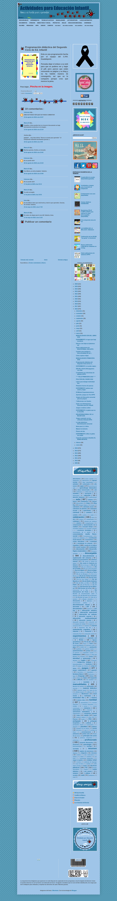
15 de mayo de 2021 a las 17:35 (33, 207)
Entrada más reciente (27, 259)
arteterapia (79, 491)
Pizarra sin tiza (80, 431)
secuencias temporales (87, 758)
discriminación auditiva (81, 602)
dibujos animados (88, 599)
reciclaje (90, 746)
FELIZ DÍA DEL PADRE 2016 (84, 379)
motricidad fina (79, 697)
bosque (93, 505)
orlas (78, 715)
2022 (76, 294)
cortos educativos (79, 541)
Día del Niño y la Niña (82, 583)
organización (77, 713)
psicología (88, 744)
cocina (81, 519)
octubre (78, 316)
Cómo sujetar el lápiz (82, 355)
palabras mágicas (81, 717)
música (94, 697)
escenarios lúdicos (77, 625)
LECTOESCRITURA (72, 20)
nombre (75, 706)
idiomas (75, 660)
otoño (86, 715)
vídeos (88, 773)
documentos (28, 93)
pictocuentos (90, 724)
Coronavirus (89, 539)
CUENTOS (50, 25)
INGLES (64, 22)
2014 (76, 450)
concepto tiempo (87, 526)
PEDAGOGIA (30, 25)
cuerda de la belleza (90, 545)
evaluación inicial (90, 633)
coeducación (90, 519)
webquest (92, 775)
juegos (86, 668)
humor (91, 656)
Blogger (74, 890)
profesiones (76, 740)
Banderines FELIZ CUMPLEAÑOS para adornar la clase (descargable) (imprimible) (87, 213)
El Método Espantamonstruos (85, 392)
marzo (78, 333)
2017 (76, 306)
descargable (91, 553)
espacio (87, 625)
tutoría (86, 769)
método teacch (80, 692)
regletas (75, 753)
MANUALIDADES (60, 20)
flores (85, 643)
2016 (76, 309)
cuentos (76, 545)
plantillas (84, 726)
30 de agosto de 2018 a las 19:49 (33, 173)
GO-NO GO (83, 647)
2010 (76, 460)
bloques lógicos (83, 505)
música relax (81, 700)
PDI (90, 719)
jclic (74, 666)
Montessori (85, 693)
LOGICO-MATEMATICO (86, 20)
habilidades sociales (88, 652)
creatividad (93, 541)
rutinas (75, 756)
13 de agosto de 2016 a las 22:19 (33, 129)
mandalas (87, 682)
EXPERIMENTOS (34, 20)
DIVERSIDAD (87, 22)
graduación (93, 647)
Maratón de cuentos (78, 686)
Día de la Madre (80, 570)
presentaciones (87, 732)
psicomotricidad (78, 746)
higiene (88, 654)
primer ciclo (86, 733)
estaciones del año (85, 627)
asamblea (76, 493)
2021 (76, 296)
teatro (85, 765)
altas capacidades (88, 482)
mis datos (57, 25)
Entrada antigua (63, 259)
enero (78, 445)
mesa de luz (93, 690)
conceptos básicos (78, 528)
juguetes (94, 670)
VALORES (21, 25)
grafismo (79, 649)
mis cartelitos (78, 25)
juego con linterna (83, 666)
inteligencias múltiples (84, 662)
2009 (76, 463)
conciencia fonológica (84, 530)
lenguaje (81, 676)
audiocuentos (93, 497)
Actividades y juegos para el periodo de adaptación (87, 187)
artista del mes (89, 491)
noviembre (79, 313)
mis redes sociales (68, 25)
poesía (95, 728)
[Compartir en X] (38, 93)
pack (95, 715)
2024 (76, 289)
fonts (91, 643)
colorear (76, 521)
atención (87, 495)
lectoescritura (78, 674)
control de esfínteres (79, 538)
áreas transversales (84, 490)
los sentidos (90, 679)
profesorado (91, 740)
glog (74, 647)
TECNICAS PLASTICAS (47, 20)
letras (92, 676)
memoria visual (82, 690)
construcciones (88, 536)
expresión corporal (78, 638)
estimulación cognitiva (82, 629)
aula (78, 499)
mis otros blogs (89, 25)
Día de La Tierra (92, 572)
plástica (94, 726)
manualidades (80, 684)
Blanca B (27, 123)
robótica (79, 754)
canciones (87, 510)
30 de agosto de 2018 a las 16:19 (33, 163)
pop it (86, 730)
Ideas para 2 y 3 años (82, 426)
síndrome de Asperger (90, 762)
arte (95, 490)
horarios (82, 656)
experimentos (80, 636)
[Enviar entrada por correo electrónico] (35, 91)
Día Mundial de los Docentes (89, 595)
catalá (92, 515)
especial (94, 625)
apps (82, 486)
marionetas (90, 686)
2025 (76, 286)
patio (83, 719)
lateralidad (90, 672)
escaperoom (91, 624)
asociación (88, 493)
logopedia (94, 678)
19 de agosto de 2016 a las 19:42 (33, 152)
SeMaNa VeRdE (92, 760)
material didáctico (90, 688)
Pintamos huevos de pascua (84, 385)
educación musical (85, 620)
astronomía (76, 495)
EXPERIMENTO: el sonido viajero (86, 366)
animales (76, 484)
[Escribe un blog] (36, 93)
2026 (76, 284)
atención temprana (79, 497)
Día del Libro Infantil (83, 579)
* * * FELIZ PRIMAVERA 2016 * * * (86, 376)
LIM (74, 678)
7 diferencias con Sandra (83, 401)
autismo (90, 499)
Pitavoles (77, 800)
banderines (85, 501)
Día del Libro (93, 577)
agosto (78, 321)
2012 (76, 455)
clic (74, 519)
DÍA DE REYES (81, 577)
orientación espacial (90, 713)
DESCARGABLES (23, 20)
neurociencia (85, 702)
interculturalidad (77, 664)
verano (76, 773)
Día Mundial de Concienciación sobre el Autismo (85, 593)
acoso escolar (89, 478)
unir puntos (88, 771)
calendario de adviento (80, 508)
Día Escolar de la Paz (85, 588)
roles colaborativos (89, 754)
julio (77, 323)
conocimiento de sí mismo (82, 532)
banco (75, 501)
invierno (89, 664)
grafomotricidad (78, 650)
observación (77, 710)
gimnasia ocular (90, 645)
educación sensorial (79, 622)
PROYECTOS (56, 22)
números (87, 708)
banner (94, 501)
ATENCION (32, 22)
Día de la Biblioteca (87, 567)
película (89, 723)
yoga (74, 777)
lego (74, 676)
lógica (85, 678)
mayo (78, 328)
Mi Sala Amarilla (79, 792)
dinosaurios (77, 600)
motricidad (88, 695)
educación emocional (88, 612)
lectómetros (91, 674)
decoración (80, 549)
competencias (90, 523)
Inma (25, 200)
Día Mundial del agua (82, 597)
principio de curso (90, 735)
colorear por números (90, 521)
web (83, 775)
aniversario (86, 484)
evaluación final (77, 633)
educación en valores (88, 614)
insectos (94, 660)
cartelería (89, 512)
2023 (76, 291)
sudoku (88, 763)
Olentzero (90, 710)
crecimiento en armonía (85, 543)
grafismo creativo (89, 649)
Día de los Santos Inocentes (88, 575)
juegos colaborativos (80, 670)
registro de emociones (87, 751)
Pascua (75, 719)
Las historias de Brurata (81, 802)
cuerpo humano (81, 547)
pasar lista (91, 717)
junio (78, 326)
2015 (76, 448)
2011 (76, 458)
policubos (79, 730)
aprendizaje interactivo (88, 488)
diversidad (76, 606)
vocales (75, 775)
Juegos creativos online (83, 407)
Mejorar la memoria (81, 429)
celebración (79, 517)
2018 (76, 303)
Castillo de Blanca (79, 795)
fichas (82, 640)
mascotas (76, 688)
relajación (84, 753)
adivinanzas (85, 480)
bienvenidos (80, 503)
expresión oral (92, 638)
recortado (77, 748)
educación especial (85, 616)
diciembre (79, 311)
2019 (76, 301)
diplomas (90, 600)
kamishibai (80, 672)
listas (78, 678)
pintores (75, 726)
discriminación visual (82, 604)
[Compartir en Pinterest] (41, 93)
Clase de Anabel (79, 797)
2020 (76, 299)
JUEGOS (43, 25)
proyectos (76, 744)
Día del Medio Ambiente (89, 581)
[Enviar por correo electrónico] (34, 93)
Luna (75, 682)
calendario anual (88, 506)
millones (89, 692)
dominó (90, 608)
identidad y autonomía (82, 658)
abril (77, 331)
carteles (75, 515)
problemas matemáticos (86, 737)
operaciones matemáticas (82, 711)
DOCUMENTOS (23, 22)
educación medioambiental (85, 618)
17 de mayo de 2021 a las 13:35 (33, 217)
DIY (88, 606)
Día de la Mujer (92, 570)
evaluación (88, 631)
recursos (92, 748)
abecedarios (77, 478)
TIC (86, 767)
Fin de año (87, 641)
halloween (77, 654)
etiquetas (76, 631)
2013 (76, 453)
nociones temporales (88, 704)
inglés (83, 660)
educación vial (93, 622)
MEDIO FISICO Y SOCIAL (44, 22)
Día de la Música (80, 572)
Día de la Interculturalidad (90, 568)
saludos (89, 756)
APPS (36, 25)
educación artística (89, 610)
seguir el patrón (78, 760)
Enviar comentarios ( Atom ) (37, 263)
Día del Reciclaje (85, 584)
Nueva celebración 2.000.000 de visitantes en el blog (88, 246)
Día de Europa (85, 565)
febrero (78, 442)
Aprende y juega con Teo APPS (85, 394)
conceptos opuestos (92, 528)
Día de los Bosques (82, 574)
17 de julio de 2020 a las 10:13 (33, 184)
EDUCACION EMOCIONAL (75, 22)
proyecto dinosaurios (87, 742)
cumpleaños (93, 547)
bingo (88, 503)
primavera (76, 733)
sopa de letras (80, 763)
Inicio (45, 259)
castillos (85, 515)
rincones (94, 753)
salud (82, 756)
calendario (76, 506)
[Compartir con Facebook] (40, 93)
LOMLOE (80, 679)
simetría (79, 762)
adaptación (76, 480)
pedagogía (77, 721)
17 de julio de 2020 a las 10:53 (33, 194)
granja (88, 650)
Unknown (27, 112)
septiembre (79, 318)
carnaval (76, 512)
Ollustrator (55, 890)
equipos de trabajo (80, 624)
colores (78, 523)
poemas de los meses (83, 728)
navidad (93, 700)
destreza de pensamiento (80, 559)
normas (86, 706)
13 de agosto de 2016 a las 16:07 (33, 117)
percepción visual (78, 724)
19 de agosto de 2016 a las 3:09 (33, 142)
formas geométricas (78, 645)
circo (92, 517)
